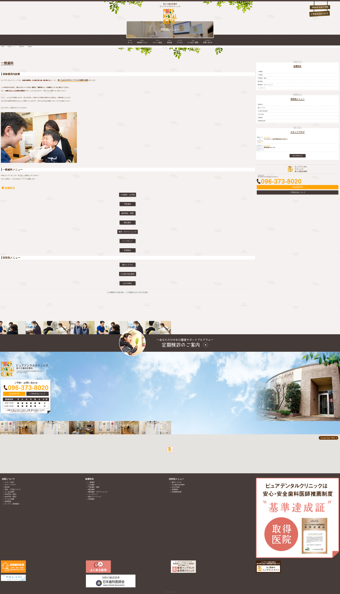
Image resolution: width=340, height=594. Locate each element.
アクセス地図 (9, 499)
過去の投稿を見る (297, 155)
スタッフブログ (10, 485)
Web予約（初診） (11, 494)
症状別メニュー (12, 46)
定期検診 (127, 250)
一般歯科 (260, 71)
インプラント (127, 241)
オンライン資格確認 (12, 504)
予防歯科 (127, 204)
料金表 (7, 487)
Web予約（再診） (11, 496)
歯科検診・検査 (127, 213)
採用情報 (8, 501)
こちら (40, 411)
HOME (3, 46)
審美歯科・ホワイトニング (265, 84)
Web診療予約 (297, 187)
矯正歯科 (127, 222)
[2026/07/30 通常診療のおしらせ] (297, 150)
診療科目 (21, 46)
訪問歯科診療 (261, 120)
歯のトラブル (127, 265)
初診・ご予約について (13, 489)
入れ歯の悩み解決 (127, 274)
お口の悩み (127, 283)
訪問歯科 (91, 499)
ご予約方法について (297, 192)
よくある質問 (9, 492)
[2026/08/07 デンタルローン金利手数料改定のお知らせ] (297, 142)
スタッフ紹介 (9, 482)
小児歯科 (260, 75)
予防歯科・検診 (262, 78)
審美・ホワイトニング (127, 232)
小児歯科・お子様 (127, 195)
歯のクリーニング (94, 496)
